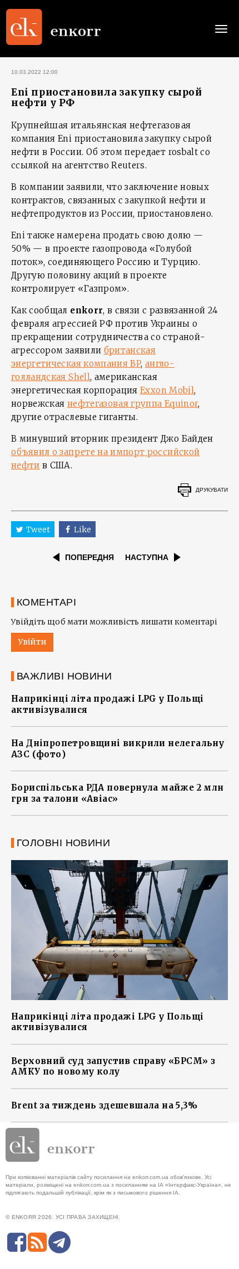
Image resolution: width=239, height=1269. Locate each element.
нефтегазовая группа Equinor (132, 403)
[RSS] (37, 1242)
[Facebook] (16, 1242)
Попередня (89, 557)
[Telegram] (59, 1242)
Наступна (146, 557)
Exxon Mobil (167, 390)
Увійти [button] (32, 642)
